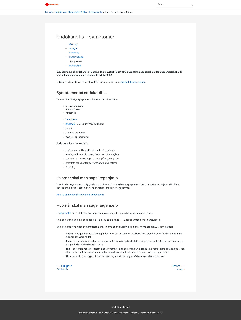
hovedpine (71, 119)
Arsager (73, 48)
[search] (173, 4)
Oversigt (73, 44)
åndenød (70, 124)
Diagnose (74, 52)
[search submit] (191, 4)
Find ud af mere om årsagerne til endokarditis (80, 194)
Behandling (75, 65)
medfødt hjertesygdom (133, 82)
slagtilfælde (65, 213)
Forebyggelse (76, 57)
